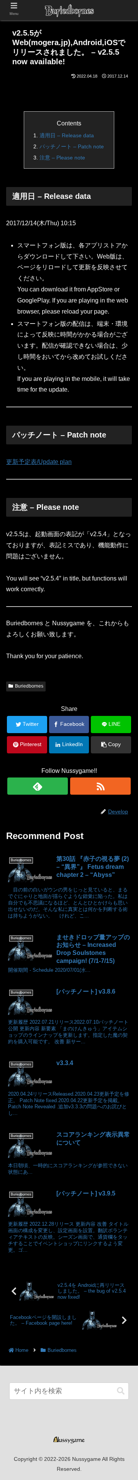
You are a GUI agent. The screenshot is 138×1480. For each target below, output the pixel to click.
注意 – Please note (62, 158)
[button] (121, 1391)
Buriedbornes (29, 686)
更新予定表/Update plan (39, 462)
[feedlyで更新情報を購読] (37, 786)
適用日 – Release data (66, 135)
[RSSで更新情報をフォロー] (100, 786)
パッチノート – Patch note (71, 146)
